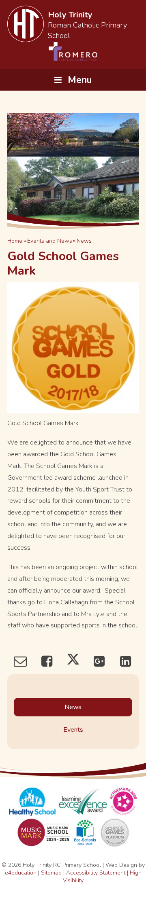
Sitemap (51, 873)
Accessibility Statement (95, 873)
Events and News (49, 241)
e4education (20, 873)
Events (73, 729)
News (84, 241)
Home (14, 241)
